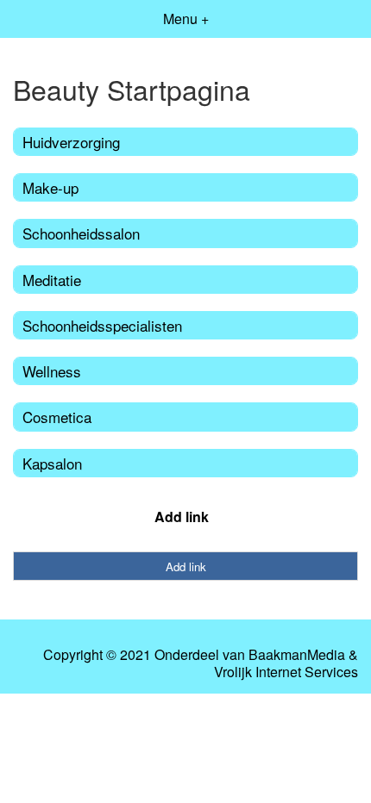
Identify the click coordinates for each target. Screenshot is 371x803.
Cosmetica (56, 416)
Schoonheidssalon (81, 233)
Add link (181, 516)
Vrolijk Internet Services (286, 672)
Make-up (50, 187)
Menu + (186, 18)
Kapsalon (52, 463)
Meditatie (51, 279)
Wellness (51, 371)
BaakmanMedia (296, 654)
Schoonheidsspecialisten (102, 325)
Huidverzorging (71, 142)
